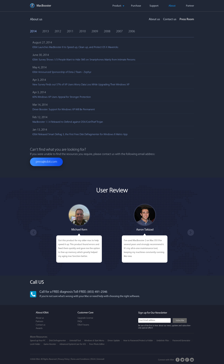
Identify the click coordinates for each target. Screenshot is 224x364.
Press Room (187, 19)
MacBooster (44, 5)
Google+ (187, 360)
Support (154, 6)
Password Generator (181, 341)
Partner (190, 6)
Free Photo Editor (96, 344)
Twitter (182, 360)
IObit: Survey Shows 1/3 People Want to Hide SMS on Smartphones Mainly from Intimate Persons (83, 59)
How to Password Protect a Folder (138, 341)
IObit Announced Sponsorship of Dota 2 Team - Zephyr (61, 72)
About (172, 6)
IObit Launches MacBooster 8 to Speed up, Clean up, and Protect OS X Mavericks (75, 47)
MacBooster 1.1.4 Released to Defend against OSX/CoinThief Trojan (67, 122)
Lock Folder (35, 344)
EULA (93, 359)
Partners (39, 321)
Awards (39, 328)
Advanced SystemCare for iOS (73, 344)
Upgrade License (85, 318)
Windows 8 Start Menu (94, 341)
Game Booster (50, 344)
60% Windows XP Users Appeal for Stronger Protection (61, 97)
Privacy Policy (63, 359)
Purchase (136, 6)
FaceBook (178, 360)
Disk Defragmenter (57, 341)
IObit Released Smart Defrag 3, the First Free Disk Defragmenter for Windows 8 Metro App (80, 134)
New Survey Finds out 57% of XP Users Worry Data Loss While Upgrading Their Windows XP (80, 84)
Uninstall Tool (75, 341)
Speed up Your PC (38, 341)
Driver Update (114, 341)
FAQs (80, 321)
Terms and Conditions (80, 359)
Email (192, 360)
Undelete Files (162, 341)
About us (154, 19)
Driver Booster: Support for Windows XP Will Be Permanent (63, 109)
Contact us (169, 19)
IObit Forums (83, 325)
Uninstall (100, 359)
